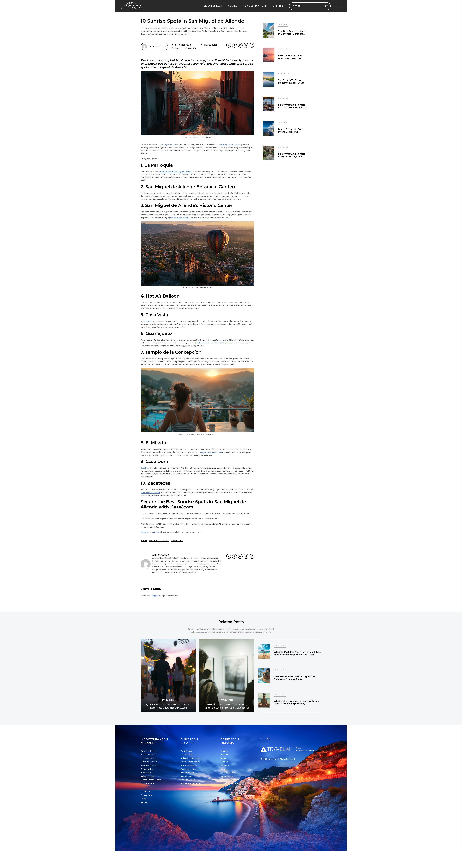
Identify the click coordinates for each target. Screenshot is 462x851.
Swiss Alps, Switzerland (191, 758)
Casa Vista (147, 321)
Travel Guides (211, 45)
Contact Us (145, 791)
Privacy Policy (147, 795)
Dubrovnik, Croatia (149, 762)
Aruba (223, 758)
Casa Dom (145, 468)
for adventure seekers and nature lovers (212, 343)
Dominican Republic (229, 783)
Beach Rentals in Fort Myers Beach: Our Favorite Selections (290, 132)
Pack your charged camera (210, 452)
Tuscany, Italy (186, 754)
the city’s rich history (179, 218)
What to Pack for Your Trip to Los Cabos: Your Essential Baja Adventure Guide (297, 653)
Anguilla (224, 751)
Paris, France (186, 751)
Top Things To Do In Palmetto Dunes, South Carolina (291, 83)
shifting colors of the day (231, 145)
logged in (156, 596)
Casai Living (283, 24)
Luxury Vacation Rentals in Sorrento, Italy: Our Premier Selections (291, 156)
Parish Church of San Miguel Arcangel (175, 172)
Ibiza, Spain (146, 773)
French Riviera (147, 769)
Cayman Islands (227, 776)
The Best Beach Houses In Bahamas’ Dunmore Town (291, 34)
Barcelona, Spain (148, 758)
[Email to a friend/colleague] (240, 45)
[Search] (326, 6)
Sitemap (144, 802)
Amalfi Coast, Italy (148, 754)
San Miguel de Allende (169, 145)
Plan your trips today (150, 532)
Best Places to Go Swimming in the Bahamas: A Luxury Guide (294, 677)
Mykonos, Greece (148, 765)
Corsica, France (147, 783)
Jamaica (224, 769)
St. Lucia (224, 762)
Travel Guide (177, 540)
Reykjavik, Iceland (188, 769)
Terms (143, 799)
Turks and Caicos (228, 773)
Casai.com (271, 759)
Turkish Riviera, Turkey (151, 780)
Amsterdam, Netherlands (191, 783)
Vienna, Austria (187, 773)
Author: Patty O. (157, 47)
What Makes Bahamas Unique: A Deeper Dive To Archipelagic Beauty (297, 702)
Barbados (225, 765)
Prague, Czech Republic (191, 762)
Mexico (144, 540)
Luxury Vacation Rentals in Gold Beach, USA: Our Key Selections (291, 107)
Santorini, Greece (148, 751)
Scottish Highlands (189, 765)
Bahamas (225, 754)
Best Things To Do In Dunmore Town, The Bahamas (290, 58)
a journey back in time (150, 492)
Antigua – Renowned (230, 780)
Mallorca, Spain (147, 776)
